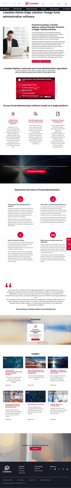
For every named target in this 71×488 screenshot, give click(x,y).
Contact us (35, 448)
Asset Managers (5, 8)
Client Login (37, 468)
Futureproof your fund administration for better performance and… (12, 406)
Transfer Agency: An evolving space (56, 405)
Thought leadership (68, 248)
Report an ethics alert (45, 480)
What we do (21, 468)
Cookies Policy (32, 480)
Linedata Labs (22, 472)
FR (22, 3)
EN (19, 3)
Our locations (22, 470)
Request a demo (46, 61)
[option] (37, 232)
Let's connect (67, 8)
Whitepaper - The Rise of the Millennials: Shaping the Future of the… (58, 372)
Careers (50, 3)
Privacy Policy (20, 480)
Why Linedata (43, 4)
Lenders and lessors (31, 8)
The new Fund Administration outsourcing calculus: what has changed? (13, 372)
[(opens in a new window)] (51, 469)
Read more (8, 385)
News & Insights (54, 8)
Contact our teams (38, 470)
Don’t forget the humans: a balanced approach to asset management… (36, 372)
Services (43, 8)
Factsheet (37, 61)
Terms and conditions (8, 480)
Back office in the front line (36, 404)
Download (35, 339)
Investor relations (59, 4)
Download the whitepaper (35, 171)
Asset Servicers (17, 8)
